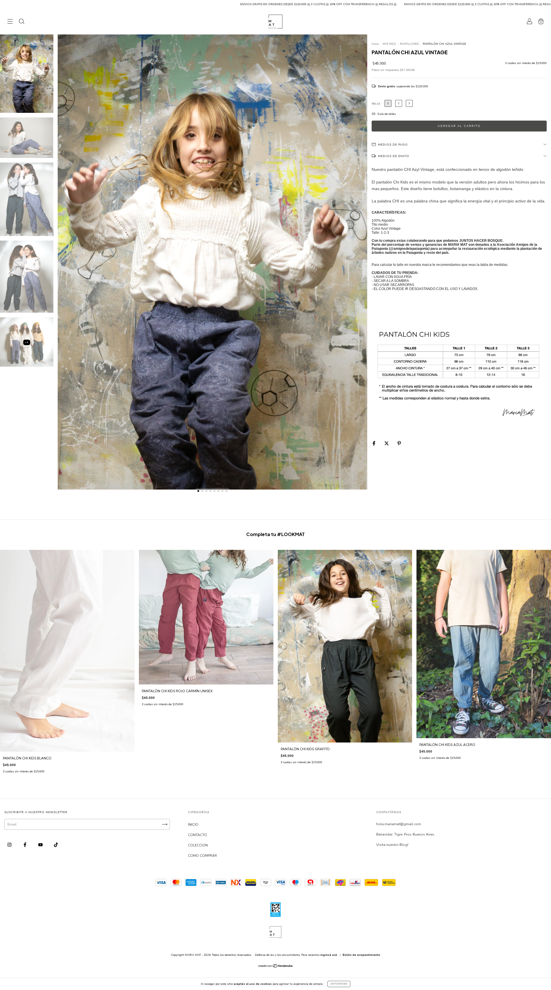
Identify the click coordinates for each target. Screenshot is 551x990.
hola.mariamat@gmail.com (398, 824)
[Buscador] (21, 22)
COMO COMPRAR (202, 855)
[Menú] (10, 22)
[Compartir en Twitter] (387, 443)
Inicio (375, 44)
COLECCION (198, 845)
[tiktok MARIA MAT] (56, 845)
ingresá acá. (329, 955)
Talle (376, 103)
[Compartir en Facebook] (374, 443)
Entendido (339, 983)
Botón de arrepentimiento (361, 955)
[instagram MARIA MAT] (9, 845)
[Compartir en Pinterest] (399, 443)
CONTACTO (197, 835)
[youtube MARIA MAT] (40, 845)
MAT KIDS (390, 44)
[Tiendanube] (276, 966)
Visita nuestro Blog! (392, 844)
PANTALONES (410, 44)
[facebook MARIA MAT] (25, 845)
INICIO (193, 824)
